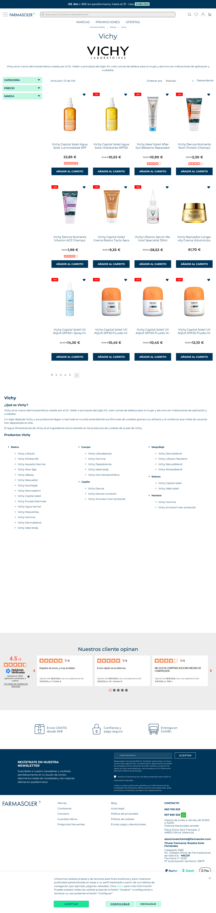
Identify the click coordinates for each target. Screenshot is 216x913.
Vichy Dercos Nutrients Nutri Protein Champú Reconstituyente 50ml (194, 148)
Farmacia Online (97, 27)
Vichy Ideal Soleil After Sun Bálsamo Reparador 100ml (153, 148)
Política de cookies (122, 819)
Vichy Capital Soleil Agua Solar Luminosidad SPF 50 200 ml (70, 148)
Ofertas (133, 22)
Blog (114, 803)
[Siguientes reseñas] (210, 670)
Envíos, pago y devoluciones (128, 824)
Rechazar (148, 904)
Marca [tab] (9, 96)
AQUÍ (120, 886)
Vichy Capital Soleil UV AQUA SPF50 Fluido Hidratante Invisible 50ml (194, 333)
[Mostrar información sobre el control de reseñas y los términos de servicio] (28, 676)
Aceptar (71, 904)
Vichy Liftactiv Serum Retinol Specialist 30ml (153, 238)
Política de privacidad (132, 771)
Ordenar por (154, 80)
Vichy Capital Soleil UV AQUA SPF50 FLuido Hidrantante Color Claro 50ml (111, 334)
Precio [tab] (9, 88)
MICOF (185, 855)
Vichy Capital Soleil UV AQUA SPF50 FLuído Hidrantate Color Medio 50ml (153, 334)
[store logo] (22, 14)
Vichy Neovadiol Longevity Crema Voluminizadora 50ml (194, 240)
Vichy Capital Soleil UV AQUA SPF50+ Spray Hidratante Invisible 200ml (69, 333)
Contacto (63, 813)
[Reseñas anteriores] (34, 670)
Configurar (120, 904)
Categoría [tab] (12, 80)
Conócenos (64, 808)
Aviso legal (117, 808)
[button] (84, 94)
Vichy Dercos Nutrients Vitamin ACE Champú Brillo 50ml (69, 240)
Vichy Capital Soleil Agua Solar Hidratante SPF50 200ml (111, 148)
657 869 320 (172, 814)
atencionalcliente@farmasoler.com (187, 839)
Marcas (83, 22)
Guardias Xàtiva (67, 819)
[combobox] (107, 14)
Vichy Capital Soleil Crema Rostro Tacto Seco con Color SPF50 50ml (111, 240)
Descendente (205, 80)
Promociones (108, 22)
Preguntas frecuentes (71, 824)
